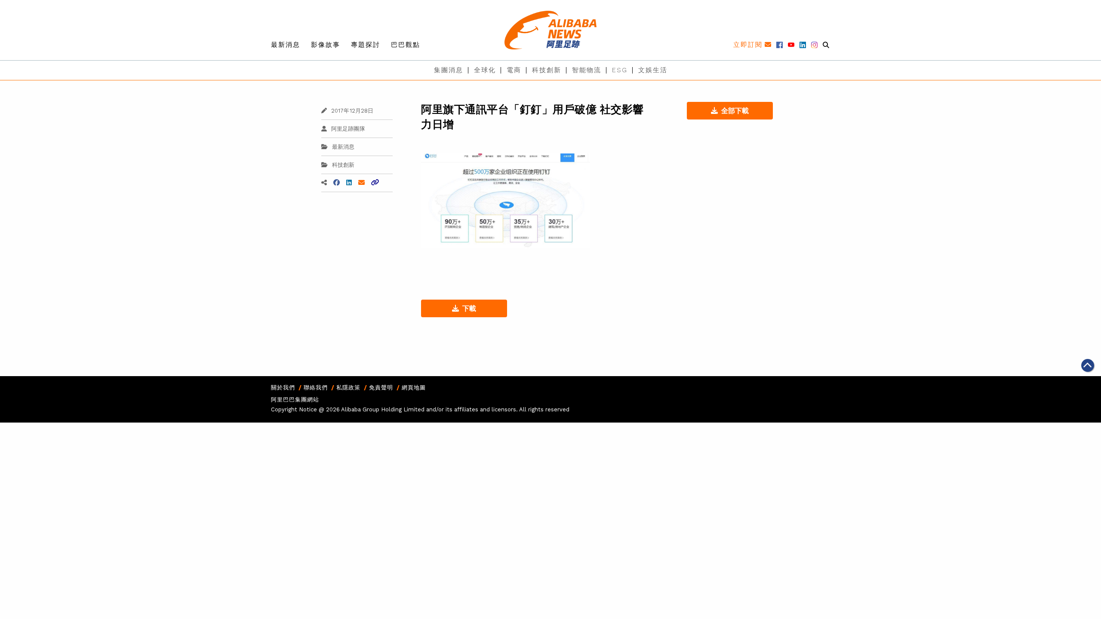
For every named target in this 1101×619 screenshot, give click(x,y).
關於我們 (283, 387)
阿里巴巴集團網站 (295, 399)
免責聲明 (381, 387)
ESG (619, 70)
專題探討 (365, 45)
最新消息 (285, 45)
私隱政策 (348, 387)
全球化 (485, 70)
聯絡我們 (316, 387)
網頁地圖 (414, 387)
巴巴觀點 (405, 45)
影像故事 (325, 45)
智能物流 (586, 70)
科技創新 (546, 70)
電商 (514, 70)
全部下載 (735, 111)
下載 (469, 308)
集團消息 (448, 70)
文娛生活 (652, 70)
